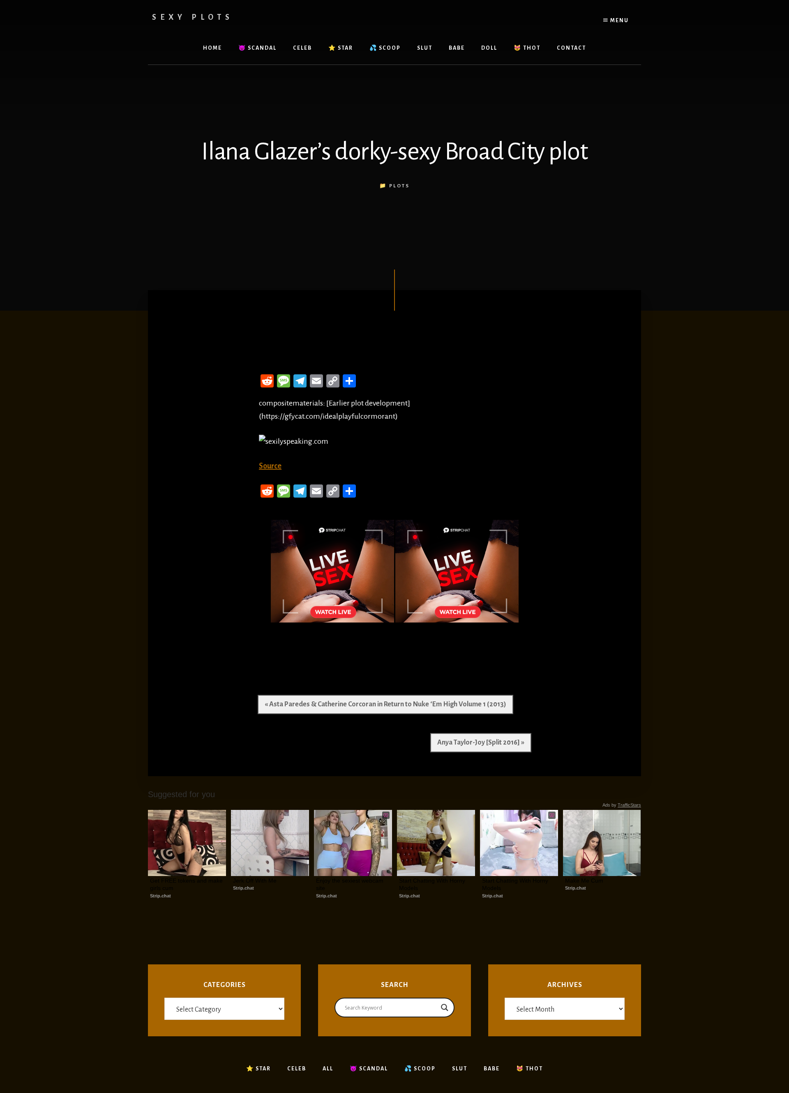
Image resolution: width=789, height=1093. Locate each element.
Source (270, 466)
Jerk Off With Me (255, 880)
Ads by (621, 804)
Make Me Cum (584, 880)
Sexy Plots (192, 17)
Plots (399, 186)
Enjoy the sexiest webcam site (350, 884)
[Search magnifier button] (444, 1007)
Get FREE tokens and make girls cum (187, 884)
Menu (619, 20)
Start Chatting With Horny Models (433, 884)
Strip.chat (160, 895)
